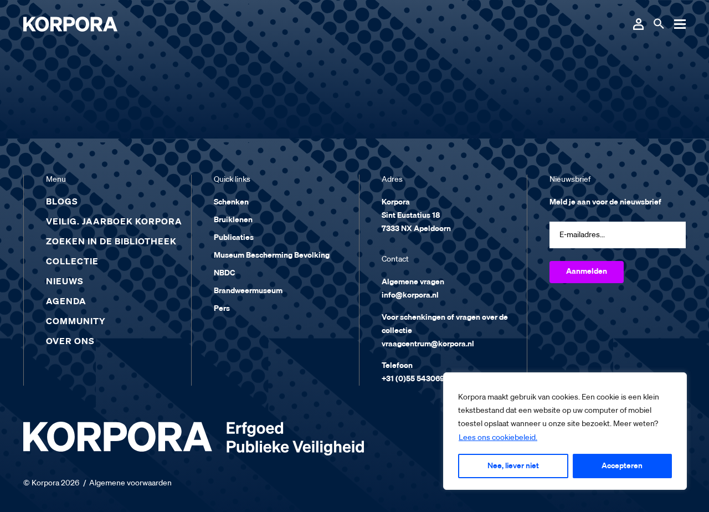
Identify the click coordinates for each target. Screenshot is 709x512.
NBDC (224, 273)
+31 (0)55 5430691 (415, 379)
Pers (222, 309)
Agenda (66, 302)
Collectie (72, 262)
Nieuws (65, 282)
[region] (565, 431)
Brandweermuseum (248, 291)
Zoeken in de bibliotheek (111, 242)
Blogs (62, 202)
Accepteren (622, 466)
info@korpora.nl (410, 295)
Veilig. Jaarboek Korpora (114, 222)
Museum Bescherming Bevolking (272, 255)
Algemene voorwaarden (130, 483)
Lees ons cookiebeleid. (498, 438)
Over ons (70, 341)
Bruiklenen (233, 220)
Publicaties (234, 238)
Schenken (231, 202)
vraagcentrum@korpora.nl (428, 344)
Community (76, 322)
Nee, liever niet (513, 466)
